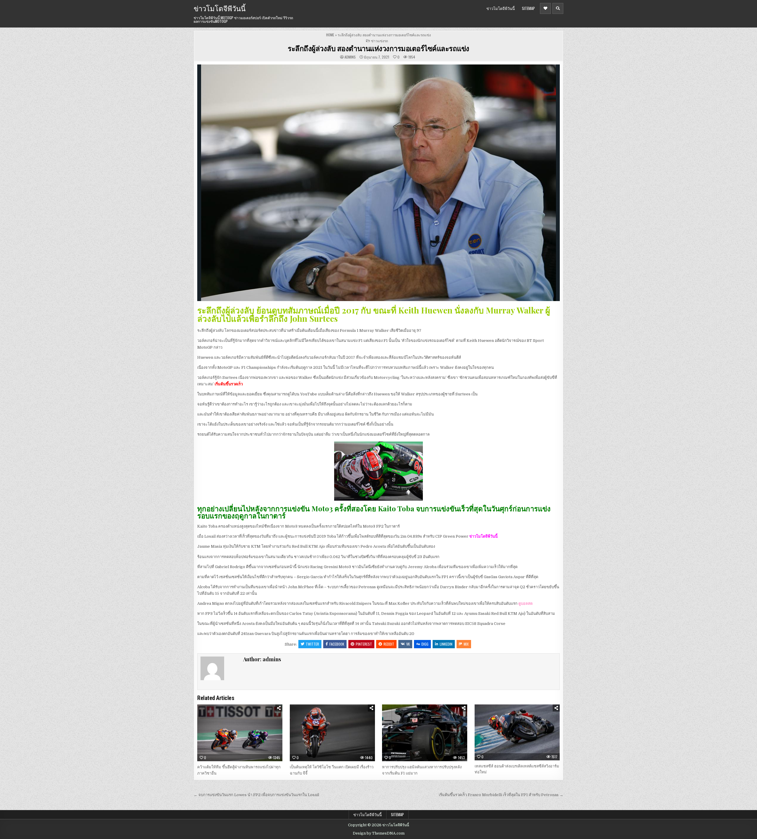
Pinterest (364, 643)
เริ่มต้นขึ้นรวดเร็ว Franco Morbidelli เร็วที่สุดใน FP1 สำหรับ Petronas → (501, 795)
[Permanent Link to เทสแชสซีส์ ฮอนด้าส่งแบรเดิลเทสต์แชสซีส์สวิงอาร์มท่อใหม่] (517, 732)
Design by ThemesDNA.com (379, 833)
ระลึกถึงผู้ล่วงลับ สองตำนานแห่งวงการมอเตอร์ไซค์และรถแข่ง (378, 48)
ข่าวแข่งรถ (379, 40)
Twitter (312, 643)
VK (408, 643)
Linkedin (446, 643)
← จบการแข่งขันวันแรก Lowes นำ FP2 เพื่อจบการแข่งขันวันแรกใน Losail (256, 795)
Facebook (336, 643)
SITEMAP (528, 8)
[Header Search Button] (557, 8)
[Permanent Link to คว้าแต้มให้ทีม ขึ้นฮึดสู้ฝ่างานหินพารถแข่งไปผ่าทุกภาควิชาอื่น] (239, 732)
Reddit (389, 643)
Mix (466, 643)
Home (330, 34)
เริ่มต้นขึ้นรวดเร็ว (229, 384)
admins (350, 57)
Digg (424, 643)
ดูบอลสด (525, 603)
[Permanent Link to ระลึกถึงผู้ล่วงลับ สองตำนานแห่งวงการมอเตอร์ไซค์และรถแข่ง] (378, 182)
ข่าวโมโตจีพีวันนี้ (219, 8)
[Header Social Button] (545, 8)
